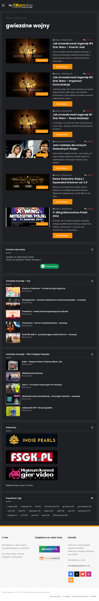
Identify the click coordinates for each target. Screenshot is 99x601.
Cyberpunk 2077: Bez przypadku (37, 407)
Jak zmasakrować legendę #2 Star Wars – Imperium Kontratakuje (73, 80)
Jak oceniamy (55, 596)
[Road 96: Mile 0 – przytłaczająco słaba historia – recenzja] (13, 338)
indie (21, 511)
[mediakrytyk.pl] (49, 552)
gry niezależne (84, 506)
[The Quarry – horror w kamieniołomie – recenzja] (13, 326)
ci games (12, 506)
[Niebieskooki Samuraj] (13, 377)
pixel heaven (84, 511)
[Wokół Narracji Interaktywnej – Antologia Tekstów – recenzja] (13, 400)
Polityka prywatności (80, 596)
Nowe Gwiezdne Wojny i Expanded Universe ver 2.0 (70, 180)
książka (48, 511)
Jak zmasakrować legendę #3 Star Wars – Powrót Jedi (73, 45)
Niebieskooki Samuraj (32, 373)
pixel (71, 511)
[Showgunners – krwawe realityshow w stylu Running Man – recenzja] (13, 303)
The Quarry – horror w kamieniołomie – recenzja (44, 323)
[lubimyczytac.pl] (49, 560)
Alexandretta (59, 142)
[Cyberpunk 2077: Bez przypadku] (13, 411)
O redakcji (66, 596)
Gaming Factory (51, 506)
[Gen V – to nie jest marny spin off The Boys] (13, 388)
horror (11, 511)
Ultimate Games (60, 515)
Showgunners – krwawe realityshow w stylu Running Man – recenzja (54, 300)
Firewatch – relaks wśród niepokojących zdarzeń (45, 311)
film (38, 506)
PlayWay (12, 515)
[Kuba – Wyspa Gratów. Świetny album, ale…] (13, 365)
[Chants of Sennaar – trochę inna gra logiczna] (13, 292)
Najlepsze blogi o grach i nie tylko (19, 485)
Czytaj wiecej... (62, 66)
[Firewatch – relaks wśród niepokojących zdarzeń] (13, 315)
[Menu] (3, 6)
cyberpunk (26, 506)
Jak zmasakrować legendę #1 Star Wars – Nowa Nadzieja (72, 116)
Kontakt (93, 596)
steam (45, 515)
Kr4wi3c (58, 40)
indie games (35, 511)
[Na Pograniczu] (20, 5)
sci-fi (24, 515)
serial (34, 515)
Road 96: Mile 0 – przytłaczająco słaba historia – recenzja (49, 334)
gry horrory (68, 506)
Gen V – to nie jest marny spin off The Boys (42, 384)
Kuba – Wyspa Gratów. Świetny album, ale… (42, 361)
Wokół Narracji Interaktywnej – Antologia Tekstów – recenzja (51, 396)
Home (10, 18)
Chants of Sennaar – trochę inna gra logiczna (43, 288)
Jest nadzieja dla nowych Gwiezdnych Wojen (69, 147)
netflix (60, 511)
